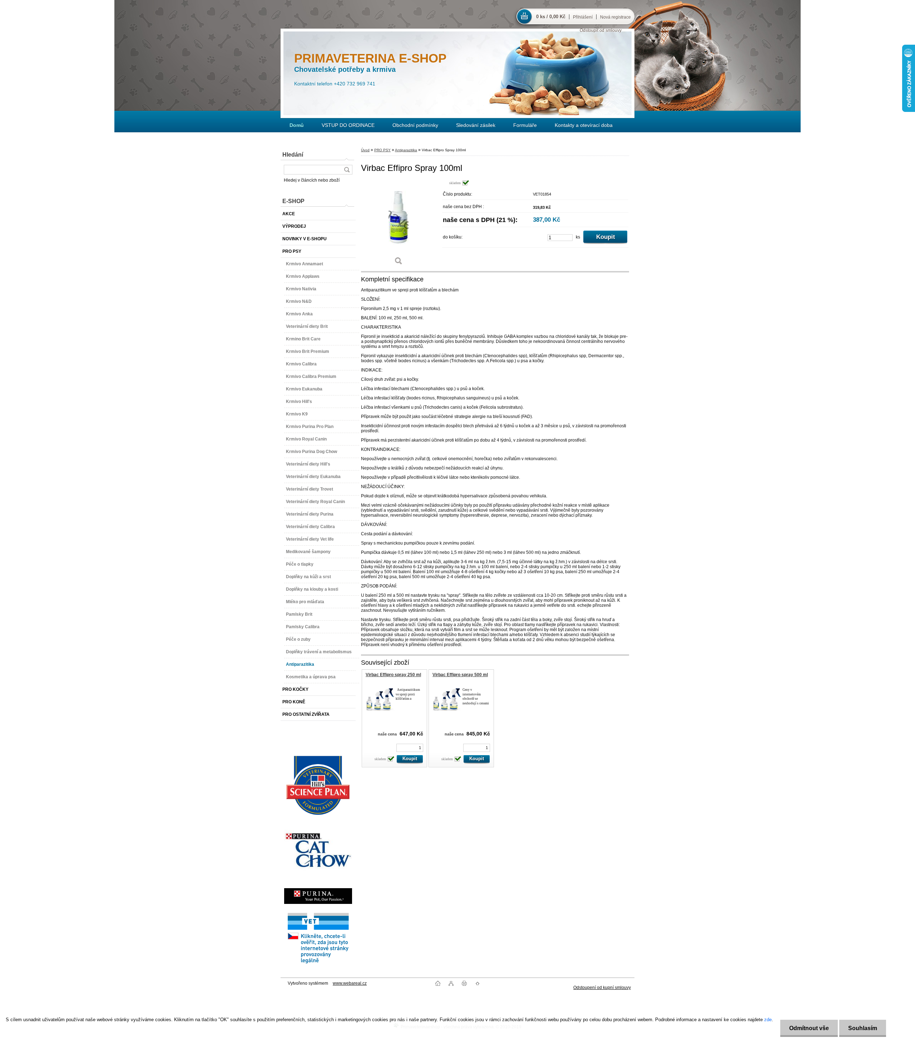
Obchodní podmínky (415, 125)
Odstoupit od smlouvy (601, 30)
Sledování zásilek (475, 125)
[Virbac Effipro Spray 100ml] (398, 225)
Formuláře (525, 125)
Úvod (365, 150)
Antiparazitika (406, 150)
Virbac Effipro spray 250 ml (393, 674)
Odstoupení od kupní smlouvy (602, 987)
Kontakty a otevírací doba (584, 125)
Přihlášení (583, 17)
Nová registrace (615, 17)
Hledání (292, 155)
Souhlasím (862, 1028)
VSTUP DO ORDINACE (348, 125)
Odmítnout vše (809, 1028)
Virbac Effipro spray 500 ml (460, 674)
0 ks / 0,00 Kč (550, 16)
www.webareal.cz (350, 983)
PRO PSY (382, 150)
